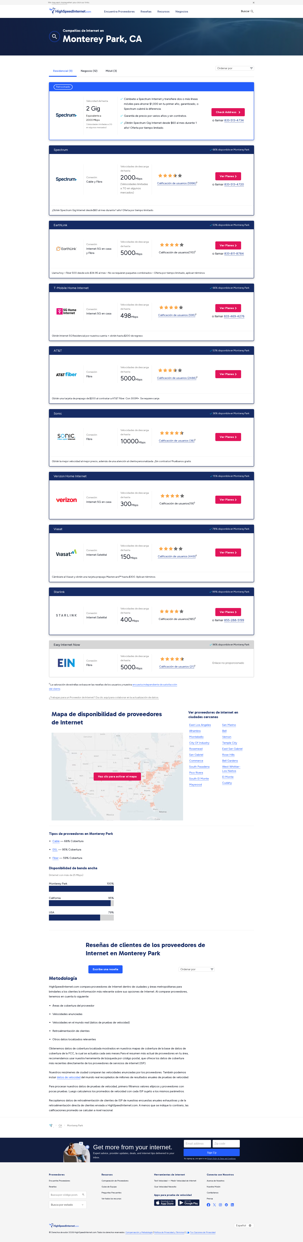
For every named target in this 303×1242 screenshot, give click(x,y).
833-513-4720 (234, 184)
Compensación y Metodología (139, 1232)
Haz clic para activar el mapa (117, 776)
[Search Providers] (82, 1194)
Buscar (245, 11)
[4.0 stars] (175, 176)
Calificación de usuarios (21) (176, 666)
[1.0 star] (160, 176)
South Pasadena (199, 766)
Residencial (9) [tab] (62, 71)
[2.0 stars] (165, 176)
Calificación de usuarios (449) (177, 556)
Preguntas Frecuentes (111, 1192)
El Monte (228, 776)
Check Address (224, 112)
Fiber (55, 858)
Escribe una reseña (105, 969)
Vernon (226, 736)
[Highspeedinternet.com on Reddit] (226, 1205)
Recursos (163, 11)
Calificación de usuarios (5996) (176, 183)
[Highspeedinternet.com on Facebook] (208, 1205)
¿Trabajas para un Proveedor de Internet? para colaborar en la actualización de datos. (104, 697)
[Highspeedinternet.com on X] (214, 1205)
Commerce (196, 760)
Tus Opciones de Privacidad (203, 1232)
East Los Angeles (200, 725)
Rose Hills (228, 754)
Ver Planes (224, 176)
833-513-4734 (234, 120)
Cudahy (227, 782)
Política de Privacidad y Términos (169, 1232)
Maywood (195, 784)
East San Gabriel (232, 748)
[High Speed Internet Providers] (70, 11)
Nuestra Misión (213, 1186)
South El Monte (199, 778)
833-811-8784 (234, 253)
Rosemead (196, 748)
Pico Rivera (196, 772)
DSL (55, 849)
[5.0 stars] (179, 176)
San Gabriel (196, 754)
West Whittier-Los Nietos (231, 769)
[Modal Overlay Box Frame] (151, 1150)
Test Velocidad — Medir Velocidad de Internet (175, 1180)
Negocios (182, 11)
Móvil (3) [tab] (111, 71)
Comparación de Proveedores (115, 1180)
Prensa (210, 1198)
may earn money (59, 2)
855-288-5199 (234, 620)
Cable (56, 841)
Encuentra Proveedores (119, 11)
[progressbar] (81, 889)
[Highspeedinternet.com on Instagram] (220, 1205)
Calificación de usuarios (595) (176, 315)
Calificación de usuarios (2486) (176, 378)
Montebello (196, 736)
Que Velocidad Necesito (165, 1186)
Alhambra (195, 730)
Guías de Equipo (109, 1186)
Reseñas (146, 11)
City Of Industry (199, 742)
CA (60, 1125)
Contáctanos (212, 1192)
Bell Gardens (230, 760)
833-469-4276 (234, 316)
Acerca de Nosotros (215, 1180)
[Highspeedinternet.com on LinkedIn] (232, 1205)
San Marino (229, 725)
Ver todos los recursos (111, 1198)
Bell (224, 730)
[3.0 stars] (170, 176)
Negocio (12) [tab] (89, 71)
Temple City (229, 742)
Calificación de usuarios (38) (176, 440)
